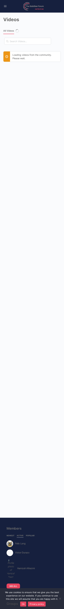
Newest (10, 536)
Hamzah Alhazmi (26, 568)
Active (20, 536)
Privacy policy (37, 604)
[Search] (7, 39)
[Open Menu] (5, 6)
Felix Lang (20, 543)
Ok (23, 604)
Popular (30, 536)
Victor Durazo (22, 552)
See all (13, 586)
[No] (60, 598)
